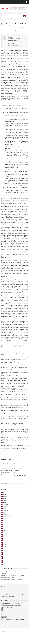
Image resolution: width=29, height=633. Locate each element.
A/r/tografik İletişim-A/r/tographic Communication (12, 579)
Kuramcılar (5, 524)
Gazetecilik (6, 504)
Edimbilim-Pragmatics (21, 475)
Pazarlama (6, 532)
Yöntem (4, 564)
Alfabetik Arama (4, 485)
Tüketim (5, 556)
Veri (4, 560)
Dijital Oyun (5, 502)
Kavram (5, 518)
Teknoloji (5, 548)
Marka (4, 526)
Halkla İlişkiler (6, 510)
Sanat (4, 538)
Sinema (5, 540)
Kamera (5, 514)
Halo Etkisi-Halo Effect (21, 473)
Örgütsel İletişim (6, 530)
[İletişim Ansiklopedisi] (14, 8)
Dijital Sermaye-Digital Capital (8, 577)
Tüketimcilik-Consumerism (9, 463)
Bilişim (4, 498)
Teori (4, 550)
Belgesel (5, 496)
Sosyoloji (5, 546)
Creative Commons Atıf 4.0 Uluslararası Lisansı (14, 619)
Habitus (4, 573)
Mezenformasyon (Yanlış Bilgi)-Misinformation (12, 605)
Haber (4, 508)
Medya (4, 528)
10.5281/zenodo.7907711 (15, 45)
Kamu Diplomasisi (7, 516)
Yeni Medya (6, 562)
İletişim (5, 512)
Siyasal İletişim (6, 542)
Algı (4, 492)
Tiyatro (4, 552)
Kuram (8, 27)
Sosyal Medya (7, 544)
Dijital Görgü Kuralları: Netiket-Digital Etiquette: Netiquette (14, 571)
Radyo (4, 534)
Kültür (4, 520)
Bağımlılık (5, 494)
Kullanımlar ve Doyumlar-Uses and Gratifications (13, 603)
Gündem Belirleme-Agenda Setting (10, 607)
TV (4, 558)
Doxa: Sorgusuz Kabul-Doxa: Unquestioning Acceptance (13, 575)
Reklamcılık (6, 536)
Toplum (5, 554)
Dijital (5, 500)
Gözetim (5, 506)
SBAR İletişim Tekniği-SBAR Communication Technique (14, 609)
